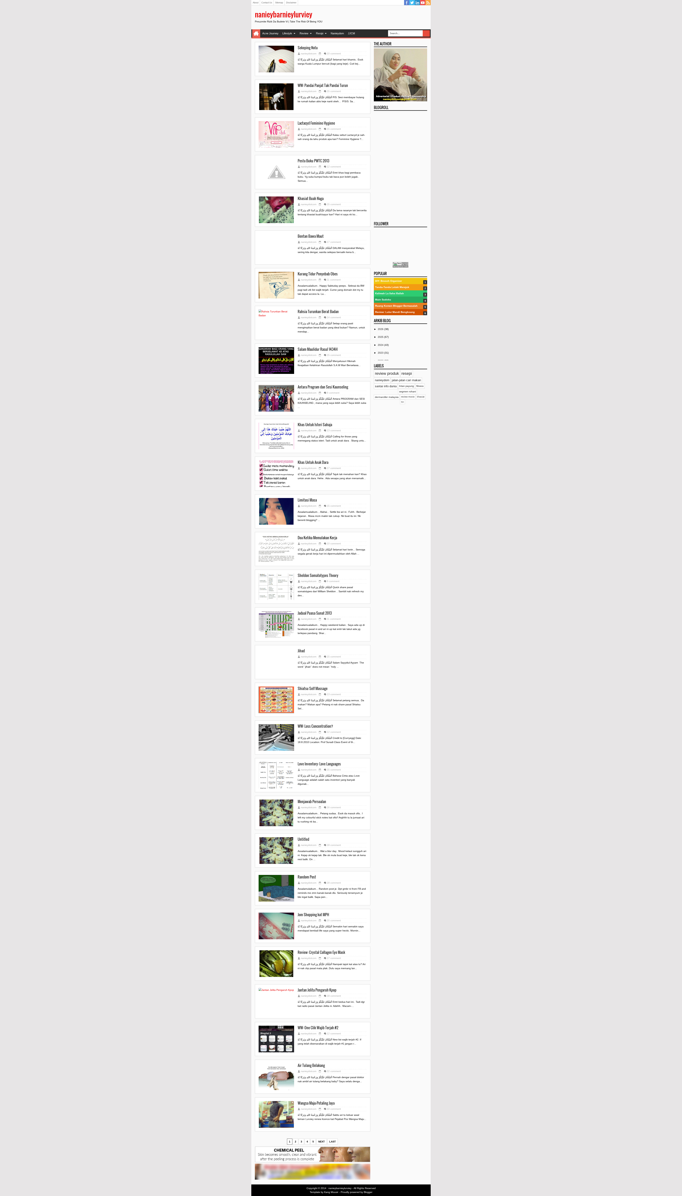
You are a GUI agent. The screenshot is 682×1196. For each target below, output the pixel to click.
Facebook (406, 2)
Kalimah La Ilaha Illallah (389, 293)
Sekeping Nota (308, 48)
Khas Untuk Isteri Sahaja (315, 425)
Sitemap (279, 2)
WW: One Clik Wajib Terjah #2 (318, 1028)
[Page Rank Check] (400, 266)
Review (304, 33)
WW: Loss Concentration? (315, 726)
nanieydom (382, 380)
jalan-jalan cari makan (406, 380)
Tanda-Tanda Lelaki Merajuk (392, 287)
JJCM (351, 33)
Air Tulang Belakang (311, 1065)
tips (402, 402)
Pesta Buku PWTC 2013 (313, 161)
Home (256, 33)
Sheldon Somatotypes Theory (318, 575)
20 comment (334, 920)
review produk (387, 373)
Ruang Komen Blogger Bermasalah (396, 305)
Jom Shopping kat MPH (313, 915)
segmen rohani (407, 391)
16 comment (334, 807)
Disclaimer (291, 2)
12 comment (334, 166)
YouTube (422, 2)
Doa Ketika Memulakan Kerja (317, 538)
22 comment (334, 1071)
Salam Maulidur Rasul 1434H (318, 349)
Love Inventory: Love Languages (319, 764)
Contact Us (266, 2)
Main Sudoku (383, 299)
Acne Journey (270, 33)
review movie (408, 397)
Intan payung (406, 386)
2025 (381, 336)
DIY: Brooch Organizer (388, 280)
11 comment (334, 279)
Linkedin (417, 2)
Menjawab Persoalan (312, 802)
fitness (420, 386)
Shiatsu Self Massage (313, 688)
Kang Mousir (331, 1192)
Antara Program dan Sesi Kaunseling (323, 387)
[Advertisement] (400, 165)
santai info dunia (386, 386)
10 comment (334, 53)
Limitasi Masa (307, 500)
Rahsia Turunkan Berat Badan (318, 312)
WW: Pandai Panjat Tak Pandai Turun (323, 85)
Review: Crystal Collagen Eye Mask (321, 952)
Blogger (368, 1192)
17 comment (334, 242)
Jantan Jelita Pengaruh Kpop (317, 990)
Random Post (307, 877)
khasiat (420, 397)
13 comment (334, 430)
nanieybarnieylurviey (283, 14)
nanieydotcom (308, 53)
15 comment (334, 91)
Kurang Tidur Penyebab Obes (318, 274)
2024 (381, 344)
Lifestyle (287, 33)
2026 (381, 329)
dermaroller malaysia (387, 397)
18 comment (334, 845)
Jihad (301, 651)
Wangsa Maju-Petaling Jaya (316, 1103)
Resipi (319, 33)
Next (321, 1141)
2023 (381, 352)
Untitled (303, 839)
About (255, 2)
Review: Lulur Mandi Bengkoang (395, 312)
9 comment (333, 392)
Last (332, 1141)
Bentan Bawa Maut (311, 236)
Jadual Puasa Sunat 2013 (315, 613)
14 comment (334, 317)
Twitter (412, 2)
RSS (428, 2)
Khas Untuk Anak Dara (313, 462)
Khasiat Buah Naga (311, 198)
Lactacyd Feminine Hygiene (316, 123)
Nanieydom (337, 33)
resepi (406, 373)
